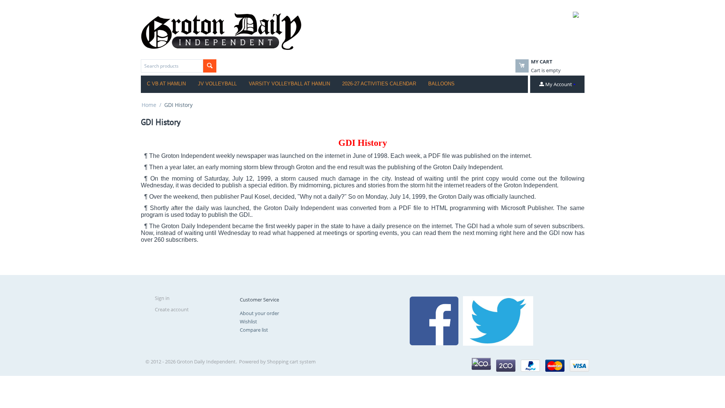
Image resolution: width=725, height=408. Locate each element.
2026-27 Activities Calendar (379, 84)
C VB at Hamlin (166, 84)
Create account (172, 309)
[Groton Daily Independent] (221, 30)
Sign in (162, 298)
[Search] (209, 66)
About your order (259, 313)
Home (149, 104)
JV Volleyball (217, 84)
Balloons (441, 84)
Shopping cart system (291, 361)
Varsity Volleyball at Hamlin (289, 84)
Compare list (254, 329)
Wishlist (248, 321)
